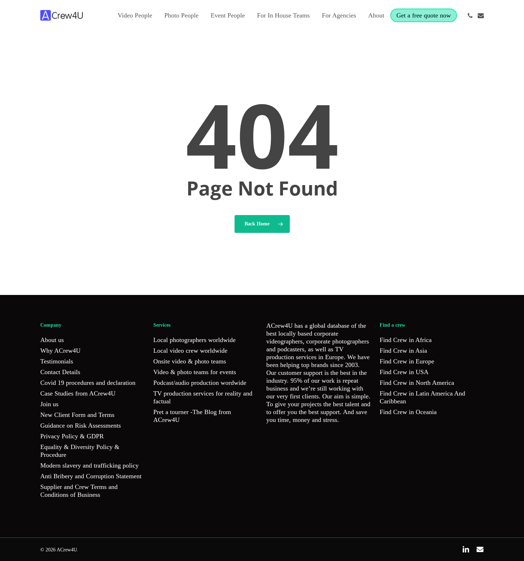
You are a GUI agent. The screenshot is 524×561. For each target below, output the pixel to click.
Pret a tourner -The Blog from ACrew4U (192, 415)
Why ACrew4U (60, 350)
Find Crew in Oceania (408, 411)
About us (52, 339)
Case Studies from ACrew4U (77, 393)
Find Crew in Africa (406, 339)
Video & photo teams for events (194, 372)
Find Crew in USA (404, 372)
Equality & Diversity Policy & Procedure (79, 450)
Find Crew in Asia (403, 350)
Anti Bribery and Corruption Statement (91, 476)
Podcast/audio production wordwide (199, 382)
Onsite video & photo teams (189, 361)
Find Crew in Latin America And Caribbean (422, 397)
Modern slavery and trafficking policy (89, 465)
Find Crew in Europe (407, 361)
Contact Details (60, 372)
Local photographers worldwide (194, 339)
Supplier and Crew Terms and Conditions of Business (79, 490)
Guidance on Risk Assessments (80, 425)
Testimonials (56, 361)
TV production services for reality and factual (202, 397)
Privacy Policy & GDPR (72, 436)
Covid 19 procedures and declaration (87, 382)
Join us (49, 404)
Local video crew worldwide (190, 350)
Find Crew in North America (417, 382)
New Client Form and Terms (77, 414)
